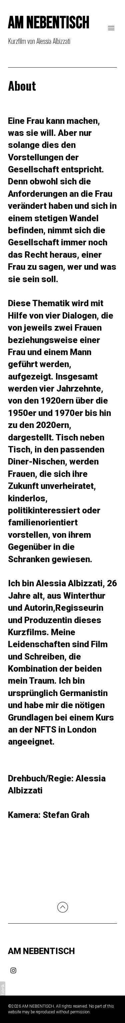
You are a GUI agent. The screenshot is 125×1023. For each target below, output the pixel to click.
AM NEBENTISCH (41, 951)
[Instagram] (13, 970)
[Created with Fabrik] (2, 990)
